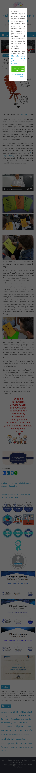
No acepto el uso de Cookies (17, 75)
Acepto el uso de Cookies (19, 69)
